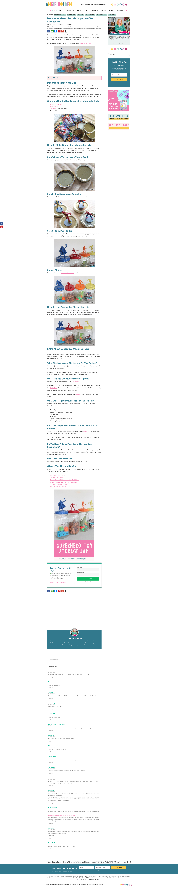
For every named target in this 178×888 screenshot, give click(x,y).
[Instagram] (112, 4)
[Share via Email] (52, 31)
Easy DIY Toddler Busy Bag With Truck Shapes (63, 482)
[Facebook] (121, 4)
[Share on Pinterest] (59, 31)
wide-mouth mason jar (67, 273)
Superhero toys (54, 106)
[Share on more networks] (66, 31)
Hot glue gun (54, 108)
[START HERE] (53, 10)
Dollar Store (75, 381)
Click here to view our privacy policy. (58, 582)
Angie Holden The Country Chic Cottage (59, 4)
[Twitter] (123, 4)
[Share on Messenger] (55, 31)
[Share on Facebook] (48, 31)
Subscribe (88, 579)
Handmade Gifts (71, 14)
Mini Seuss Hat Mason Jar (57, 475)
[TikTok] (126, 4)
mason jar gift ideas (85, 43)
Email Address (80, 572)
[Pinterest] (115, 4)
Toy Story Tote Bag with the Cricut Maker (62, 486)
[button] (56, 48)
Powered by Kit (88, 581)
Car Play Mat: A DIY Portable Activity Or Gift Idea (64, 480)
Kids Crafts (80, 14)
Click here (81, 645)
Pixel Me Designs (98, 884)
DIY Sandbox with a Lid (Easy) (59, 484)
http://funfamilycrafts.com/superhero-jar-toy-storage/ (61, 815)
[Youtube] (118, 4)
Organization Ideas (101, 14)
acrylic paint (86, 431)
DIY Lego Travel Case (56, 477)
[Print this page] (62, 31)
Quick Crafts (111, 14)
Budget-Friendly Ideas (59, 14)
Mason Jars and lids (56, 104)
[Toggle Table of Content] (98, 78)
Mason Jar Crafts (90, 14)
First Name (79, 567)
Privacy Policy (85, 884)
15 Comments (70, 24)
